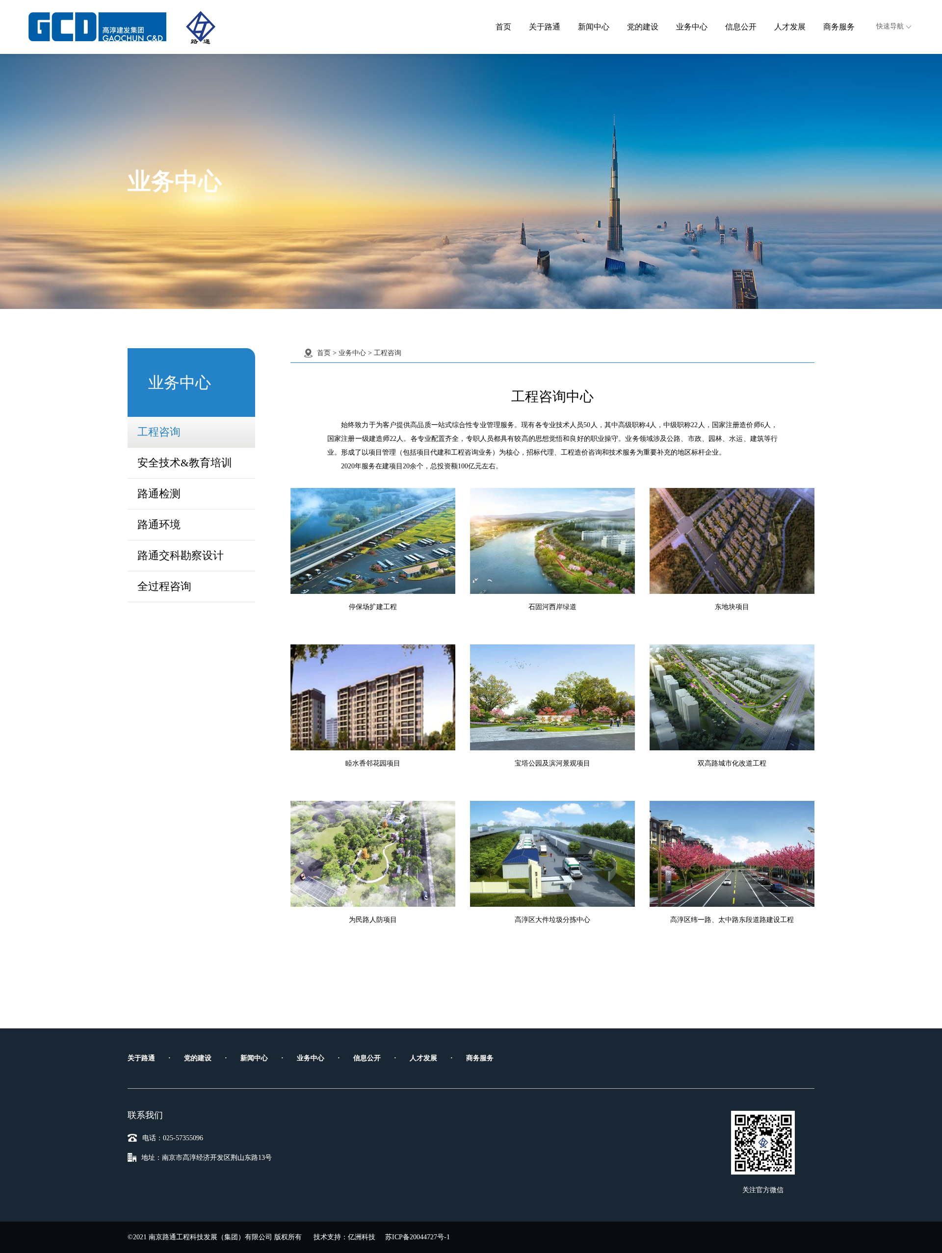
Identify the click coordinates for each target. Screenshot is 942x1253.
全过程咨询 (164, 586)
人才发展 (790, 27)
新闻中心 (593, 27)
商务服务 (839, 27)
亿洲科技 (361, 1237)
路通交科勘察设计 (180, 555)
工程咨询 (159, 432)
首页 (503, 27)
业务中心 (691, 27)
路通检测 (159, 493)
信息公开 (741, 27)
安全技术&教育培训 (184, 463)
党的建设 (642, 27)
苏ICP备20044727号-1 (417, 1237)
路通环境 (159, 524)
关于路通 (544, 27)
